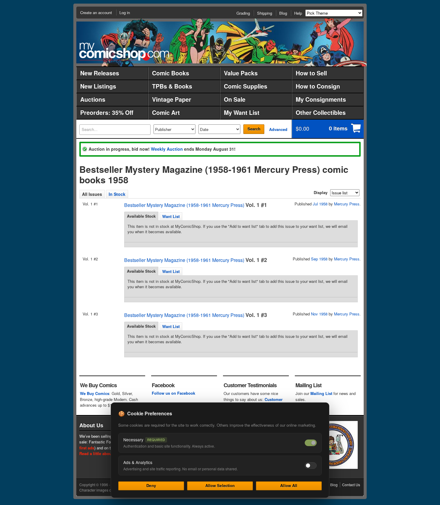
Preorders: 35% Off (106, 112)
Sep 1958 (319, 259)
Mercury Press (346, 204)
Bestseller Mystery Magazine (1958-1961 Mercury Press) (184, 205)
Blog (283, 13)
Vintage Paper (171, 99)
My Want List (242, 112)
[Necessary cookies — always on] (311, 443)
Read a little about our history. (107, 453)
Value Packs (241, 73)
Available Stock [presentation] (141, 216)
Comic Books (170, 73)
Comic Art (166, 112)
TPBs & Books (172, 86)
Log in (124, 12)
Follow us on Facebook (173, 393)
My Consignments (321, 99)
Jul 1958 (320, 204)
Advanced (278, 129)
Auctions (92, 99)
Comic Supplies (245, 86)
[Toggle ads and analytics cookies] (311, 465)
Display (320, 192)
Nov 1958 (319, 314)
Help (298, 13)
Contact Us (351, 484)
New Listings (98, 86)
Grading (243, 13)
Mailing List (321, 393)
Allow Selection (220, 485)
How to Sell (311, 73)
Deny (151, 485)
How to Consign (318, 86)
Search (254, 129)
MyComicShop (124, 51)
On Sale (234, 99)
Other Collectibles (321, 112)
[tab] (141, 216)
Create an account (96, 12)
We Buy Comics (94, 393)
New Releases (99, 73)
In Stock (117, 194)
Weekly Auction (167, 149)
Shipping (264, 13)
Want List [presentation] (171, 216)
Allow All (288, 485)
